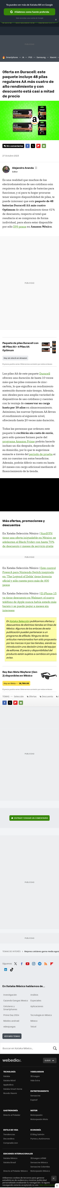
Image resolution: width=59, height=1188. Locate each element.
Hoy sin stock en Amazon (15, 358)
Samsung (41, 57)
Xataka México (10, 1158)
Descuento (47, 696)
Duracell (44, 373)
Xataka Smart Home (12, 1088)
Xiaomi (53, 57)
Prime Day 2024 (11, 1014)
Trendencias (9, 1134)
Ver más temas (12, 1036)
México (33, 1020)
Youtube (27, 963)
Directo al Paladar (11, 1114)
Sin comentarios (15, 145)
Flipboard (38, 146)
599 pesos (19, 226)
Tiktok (11, 968)
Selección (19, 696)
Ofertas (33, 696)
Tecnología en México (41, 1014)
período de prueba (41, 454)
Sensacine (35, 1095)
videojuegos (9, 1026)
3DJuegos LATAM (38, 1158)
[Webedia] (11, 1062)
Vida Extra (35, 1080)
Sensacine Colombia (40, 1166)
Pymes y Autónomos (40, 1138)
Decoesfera (8, 1138)
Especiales (35, 1000)
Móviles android (11, 1020)
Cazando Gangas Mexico (15, 1000)
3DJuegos (35, 1076)
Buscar (55, 1048)
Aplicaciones (36, 1006)
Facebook (27, 146)
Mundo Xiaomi (10, 1093)
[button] (24, 168)
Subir (48, 1060)
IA (23, 57)
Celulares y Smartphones (10, 1008)
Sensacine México (39, 1162)
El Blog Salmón (37, 1134)
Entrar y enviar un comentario (31, 817)
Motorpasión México (40, 1170)
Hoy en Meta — (16, 683)
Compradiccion (10, 1142)
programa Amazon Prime (18, 441)
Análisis (34, 994)
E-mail (44, 146)
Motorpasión (36, 1114)
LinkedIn (5, 968)
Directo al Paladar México (15, 1170)
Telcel (33, 1026)
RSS (45, 963)
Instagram (33, 963)
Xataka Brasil (9, 1162)
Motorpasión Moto (39, 1119)
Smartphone (12, 57)
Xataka (6, 1076)
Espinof (33, 1099)
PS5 (30, 57)
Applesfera (8, 1084)
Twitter (33, 146)
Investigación (10, 994)
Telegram (39, 963)
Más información (47, 1184)
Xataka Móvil (9, 1080)
